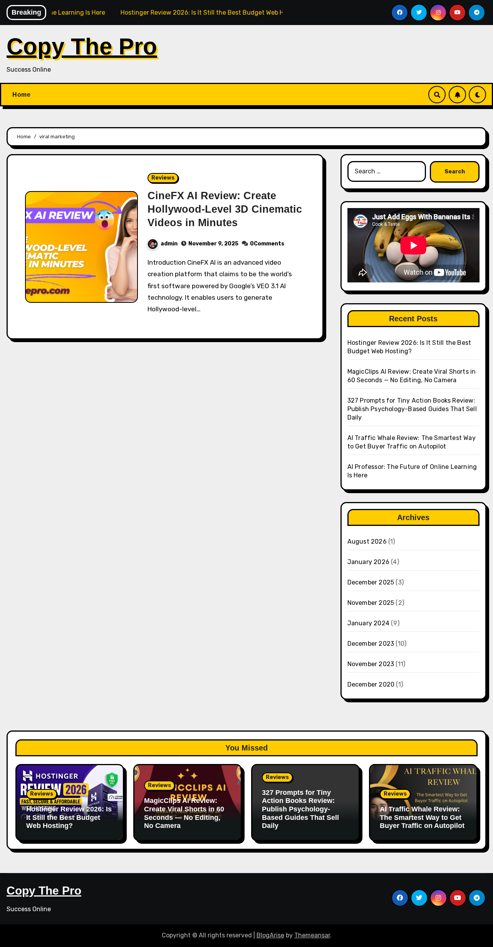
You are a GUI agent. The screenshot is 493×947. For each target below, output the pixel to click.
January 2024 (368, 623)
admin (169, 243)
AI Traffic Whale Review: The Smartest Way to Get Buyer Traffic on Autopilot (422, 817)
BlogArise (270, 935)
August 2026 (367, 541)
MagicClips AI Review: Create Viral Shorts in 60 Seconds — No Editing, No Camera (184, 813)
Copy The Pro (82, 46)
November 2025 (370, 602)
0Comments (267, 243)
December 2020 (371, 684)
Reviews (162, 178)
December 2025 (370, 582)
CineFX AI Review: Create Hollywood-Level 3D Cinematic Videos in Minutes (225, 209)
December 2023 (370, 643)
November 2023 (370, 664)
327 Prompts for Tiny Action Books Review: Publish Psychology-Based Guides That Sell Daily (412, 409)
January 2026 (368, 562)
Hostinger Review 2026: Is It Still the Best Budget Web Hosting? (69, 817)
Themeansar (312, 935)
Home (21, 94)
